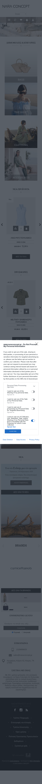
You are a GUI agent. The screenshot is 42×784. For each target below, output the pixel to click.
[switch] (33, 392)
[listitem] (21, 386)
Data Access (21, 440)
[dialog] (21, 392)
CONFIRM (12, 431)
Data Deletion (8, 440)
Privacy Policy (34, 440)
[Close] (37, 344)
